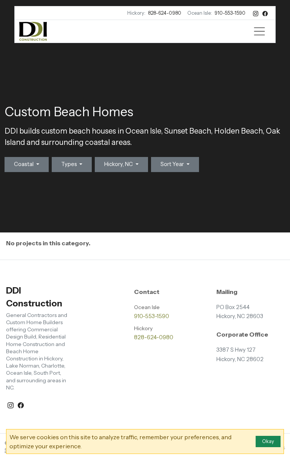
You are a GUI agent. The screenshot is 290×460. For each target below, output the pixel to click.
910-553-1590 (229, 13)
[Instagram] (256, 13)
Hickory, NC (119, 164)
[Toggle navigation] (259, 31)
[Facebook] (265, 13)
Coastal (24, 164)
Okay (268, 441)
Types (69, 164)
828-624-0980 (164, 13)
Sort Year (172, 164)
